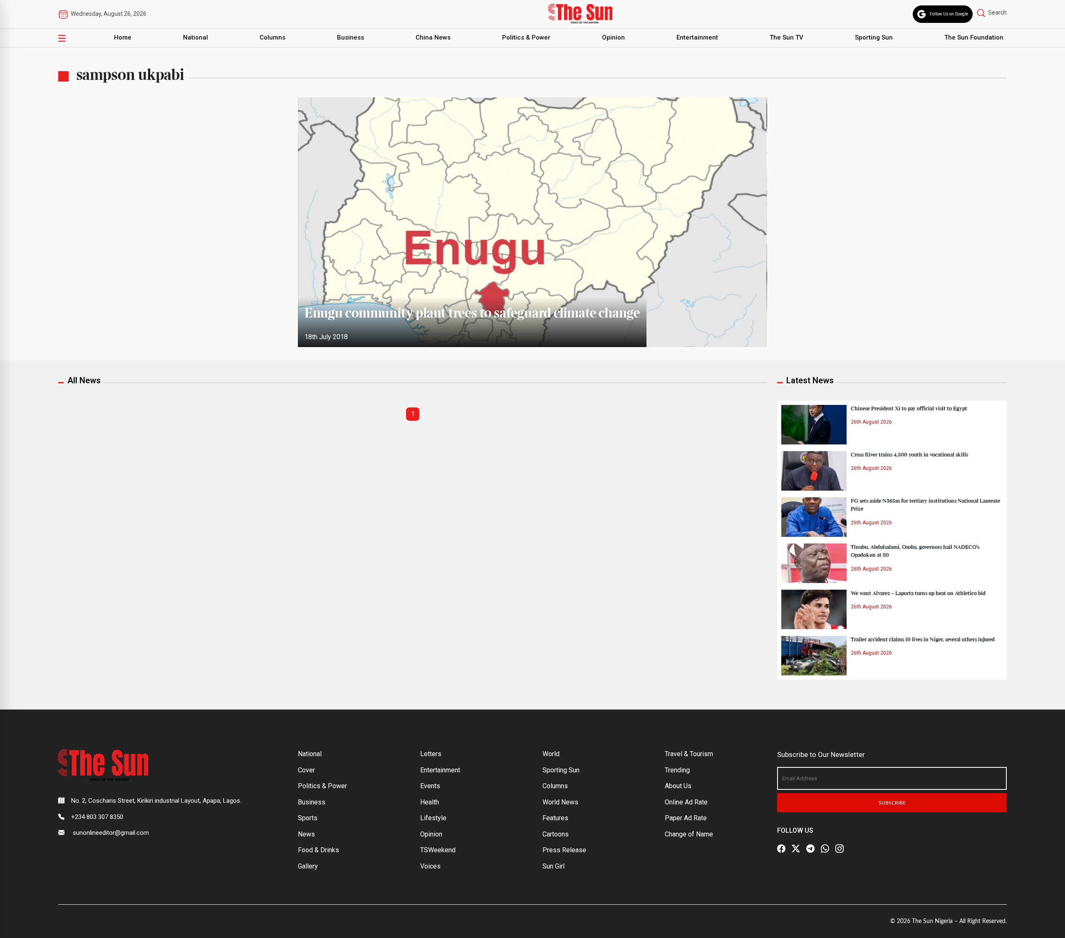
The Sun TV (786, 37)
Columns (272, 37)
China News (433, 37)
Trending (677, 770)
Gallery (308, 866)
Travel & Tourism (689, 754)
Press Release (564, 850)
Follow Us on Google (949, 14)
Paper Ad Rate (686, 818)
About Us (678, 786)
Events (430, 786)
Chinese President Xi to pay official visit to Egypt (909, 408)
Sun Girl (553, 866)
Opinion (613, 37)
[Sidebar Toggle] (62, 38)
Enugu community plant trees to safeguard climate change (472, 314)
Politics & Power (526, 37)
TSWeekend (438, 850)
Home (122, 37)
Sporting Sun (874, 37)
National (195, 37)
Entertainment (697, 37)
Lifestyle (433, 818)
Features (555, 818)
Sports (307, 818)
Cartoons (555, 834)
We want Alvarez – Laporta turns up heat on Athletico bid (918, 593)
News (306, 834)
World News (560, 802)
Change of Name (689, 834)
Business (350, 37)
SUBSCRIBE (892, 802)
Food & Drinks (318, 850)
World (551, 754)
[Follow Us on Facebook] (781, 849)
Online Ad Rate (686, 802)
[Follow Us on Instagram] (839, 849)
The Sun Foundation (973, 37)
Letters (430, 754)
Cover (306, 770)
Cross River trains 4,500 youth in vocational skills (909, 454)
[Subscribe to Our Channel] (810, 849)
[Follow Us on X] (796, 849)
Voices (430, 866)
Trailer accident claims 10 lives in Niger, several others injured (923, 639)
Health (429, 802)
